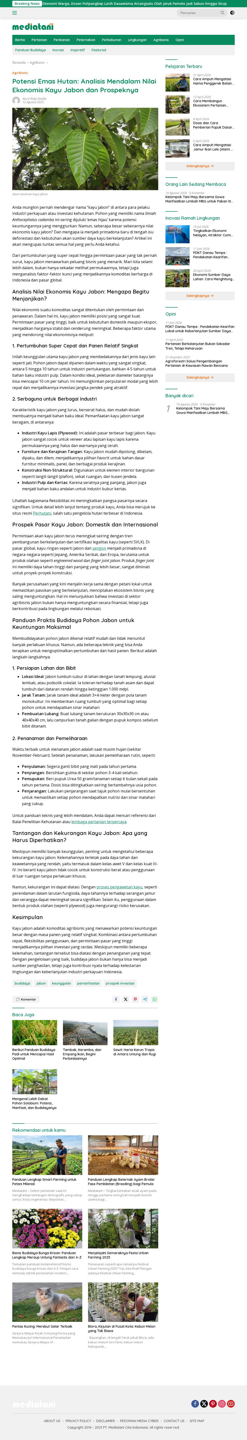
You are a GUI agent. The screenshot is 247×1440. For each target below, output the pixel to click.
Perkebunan (111, 40)
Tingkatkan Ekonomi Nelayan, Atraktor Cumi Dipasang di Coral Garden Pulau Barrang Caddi (212, 233)
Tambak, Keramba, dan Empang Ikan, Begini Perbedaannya (82, 1054)
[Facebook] (195, 1404)
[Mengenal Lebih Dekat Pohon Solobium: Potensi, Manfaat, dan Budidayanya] (34, 1081)
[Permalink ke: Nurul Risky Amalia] (16, 100)
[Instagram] (222, 1404)
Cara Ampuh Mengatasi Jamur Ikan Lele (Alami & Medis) (213, 147)
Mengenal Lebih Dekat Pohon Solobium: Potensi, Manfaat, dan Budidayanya (34, 1103)
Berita (20, 40)
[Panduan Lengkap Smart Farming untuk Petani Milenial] (47, 1155)
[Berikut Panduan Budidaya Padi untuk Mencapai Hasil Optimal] (34, 1032)
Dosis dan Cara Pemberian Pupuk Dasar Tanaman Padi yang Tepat (212, 125)
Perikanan (62, 40)
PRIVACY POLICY (78, 1421)
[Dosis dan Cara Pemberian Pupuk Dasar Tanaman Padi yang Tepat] (177, 126)
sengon (99, 548)
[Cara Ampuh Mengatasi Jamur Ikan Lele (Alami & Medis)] (177, 148)
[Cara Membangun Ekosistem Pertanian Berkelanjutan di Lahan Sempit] (177, 104)
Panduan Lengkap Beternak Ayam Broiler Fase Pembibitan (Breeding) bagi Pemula (121, 1181)
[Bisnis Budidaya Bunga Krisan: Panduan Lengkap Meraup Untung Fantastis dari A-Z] (47, 1228)
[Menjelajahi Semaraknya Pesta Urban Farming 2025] (123, 1228)
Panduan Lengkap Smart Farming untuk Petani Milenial (44, 1181)
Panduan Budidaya (30, 50)
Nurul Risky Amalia (34, 99)
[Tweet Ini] (125, 999)
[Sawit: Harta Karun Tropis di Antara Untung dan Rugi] (135, 1032)
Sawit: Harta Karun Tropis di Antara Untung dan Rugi (134, 1052)
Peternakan (86, 40)
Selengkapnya (198, 166)
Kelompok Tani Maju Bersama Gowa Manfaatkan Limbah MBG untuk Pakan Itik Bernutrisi (199, 199)
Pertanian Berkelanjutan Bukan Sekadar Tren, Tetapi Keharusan (197, 346)
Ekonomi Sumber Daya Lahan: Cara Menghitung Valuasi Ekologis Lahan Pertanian (212, 277)
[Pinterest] (213, 1404)
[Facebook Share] (116, 999)
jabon (41, 983)
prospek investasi (120, 983)
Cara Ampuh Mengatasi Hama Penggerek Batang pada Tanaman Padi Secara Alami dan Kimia (213, 81)
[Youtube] (231, 1404)
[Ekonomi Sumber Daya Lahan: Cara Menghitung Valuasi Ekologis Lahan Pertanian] (177, 278)
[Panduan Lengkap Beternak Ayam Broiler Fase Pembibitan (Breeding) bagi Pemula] (123, 1155)
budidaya (22, 983)
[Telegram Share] (145, 999)
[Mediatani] (32, 26)
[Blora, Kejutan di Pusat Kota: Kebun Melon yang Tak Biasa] (123, 1302)
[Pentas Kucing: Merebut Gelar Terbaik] (47, 1302)
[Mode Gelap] (232, 13)
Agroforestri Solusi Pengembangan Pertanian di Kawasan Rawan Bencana (196, 363)
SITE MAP (197, 1421)
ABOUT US (52, 1421)
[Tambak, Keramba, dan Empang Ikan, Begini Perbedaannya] (85, 1032)
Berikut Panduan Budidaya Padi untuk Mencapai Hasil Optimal (33, 1054)
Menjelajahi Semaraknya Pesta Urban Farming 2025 (118, 1255)
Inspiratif (78, 50)
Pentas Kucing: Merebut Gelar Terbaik (42, 1326)
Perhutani (42, 513)
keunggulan (61, 983)
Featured (99, 50)
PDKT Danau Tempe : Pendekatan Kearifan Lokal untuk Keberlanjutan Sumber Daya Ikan (211, 255)
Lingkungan (137, 40)
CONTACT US (174, 1421)
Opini (180, 40)
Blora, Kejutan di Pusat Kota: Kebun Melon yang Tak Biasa (121, 1328)
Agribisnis (161, 40)
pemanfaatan (88, 983)
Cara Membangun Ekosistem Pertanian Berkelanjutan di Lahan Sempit (211, 103)
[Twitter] (204, 1404)
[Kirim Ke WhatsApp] (154, 999)
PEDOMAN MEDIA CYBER (139, 1421)
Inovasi (58, 50)
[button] (222, 12)
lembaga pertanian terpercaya (98, 821)
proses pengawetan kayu (119, 887)
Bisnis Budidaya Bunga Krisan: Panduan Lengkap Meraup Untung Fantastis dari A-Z (47, 1255)
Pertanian (39, 40)
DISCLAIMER (105, 1421)
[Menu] (15, 13)
